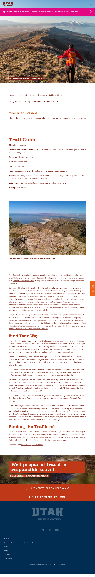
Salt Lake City (16, 278)
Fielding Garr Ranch (17, 440)
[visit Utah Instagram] (43, 530)
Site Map (7, 554)
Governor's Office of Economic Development (18, 543)
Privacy (6, 551)
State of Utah (8, 558)
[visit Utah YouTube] (56, 530)
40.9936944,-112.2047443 (32, 445)
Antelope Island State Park (23, 281)
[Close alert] (91, 11)
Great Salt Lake (18, 275)
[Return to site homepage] (47, 4)
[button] (92, 288)
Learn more (74, 11)
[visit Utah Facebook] (37, 530)
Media (6, 547)
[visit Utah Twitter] (50, 530)
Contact (6, 539)
